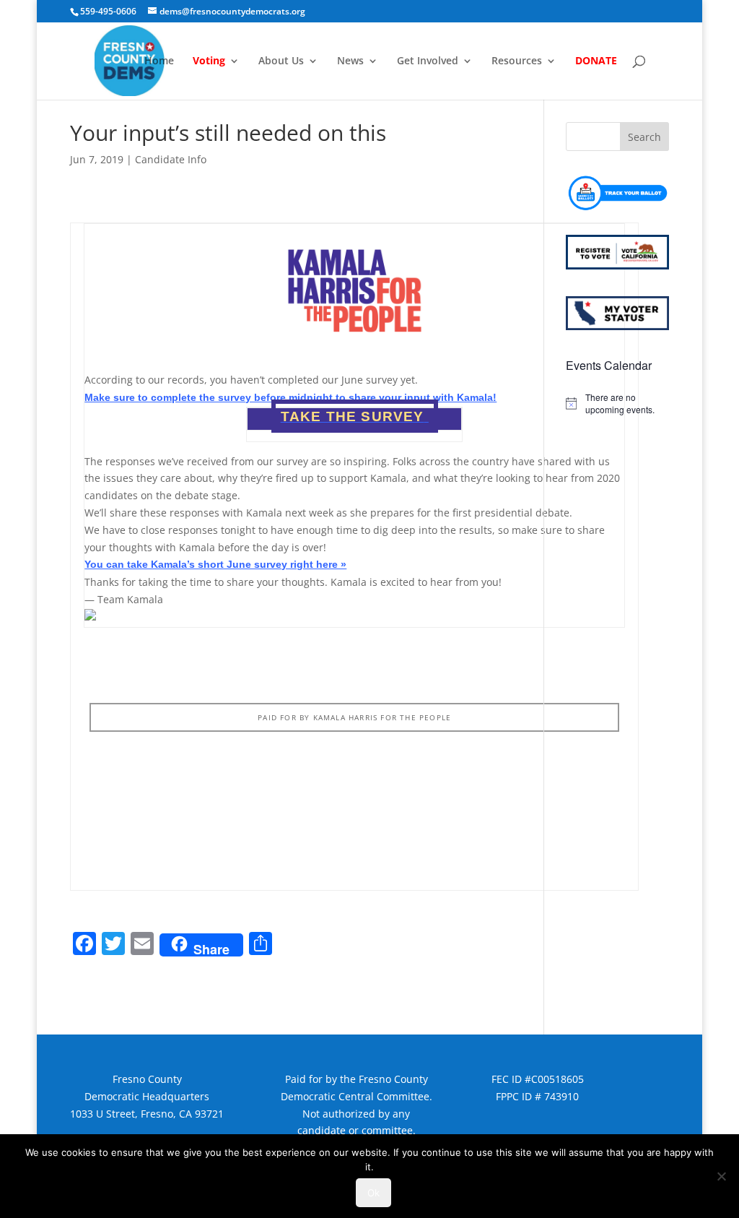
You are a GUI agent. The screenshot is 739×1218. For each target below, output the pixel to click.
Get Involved (427, 61)
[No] (721, 1176)
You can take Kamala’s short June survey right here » (215, 564)
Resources (516, 61)
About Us (281, 61)
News (350, 61)
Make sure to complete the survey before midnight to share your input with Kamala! (290, 397)
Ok (373, 1192)
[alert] (617, 403)
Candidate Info (170, 159)
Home (159, 61)
